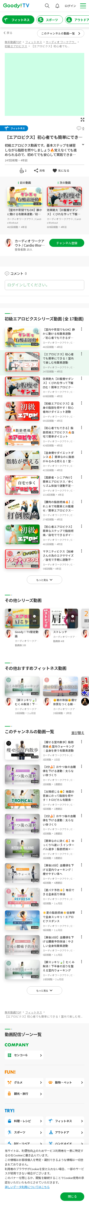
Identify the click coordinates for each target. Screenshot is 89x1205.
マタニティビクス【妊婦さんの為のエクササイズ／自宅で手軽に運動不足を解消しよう (58, 557)
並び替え (77, 733)
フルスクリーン (82, 119)
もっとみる (83, 144)
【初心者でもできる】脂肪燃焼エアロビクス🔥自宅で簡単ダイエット (58, 432)
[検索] (47, 5)
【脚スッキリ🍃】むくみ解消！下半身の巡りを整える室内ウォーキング (26, 706)
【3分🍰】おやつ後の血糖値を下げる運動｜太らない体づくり (59, 771)
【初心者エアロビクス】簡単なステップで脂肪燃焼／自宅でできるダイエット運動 (58, 533)
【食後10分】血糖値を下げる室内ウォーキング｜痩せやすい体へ (58, 869)
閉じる (72, 1196)
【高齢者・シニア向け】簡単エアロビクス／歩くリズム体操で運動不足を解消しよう (58, 483)
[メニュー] (81, 330)
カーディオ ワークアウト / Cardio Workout (30, 243)
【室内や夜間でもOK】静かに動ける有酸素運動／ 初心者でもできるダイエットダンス (24, 216)
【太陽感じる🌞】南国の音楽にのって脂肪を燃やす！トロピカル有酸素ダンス (58, 797)
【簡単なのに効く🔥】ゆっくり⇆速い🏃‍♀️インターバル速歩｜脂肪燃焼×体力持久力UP (58, 847)
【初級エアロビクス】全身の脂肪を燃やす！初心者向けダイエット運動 (58, 407)
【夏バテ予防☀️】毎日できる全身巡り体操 (58, 892)
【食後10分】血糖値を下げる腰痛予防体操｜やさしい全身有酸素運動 (58, 941)
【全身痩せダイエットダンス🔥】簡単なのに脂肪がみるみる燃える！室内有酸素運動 (58, 459)
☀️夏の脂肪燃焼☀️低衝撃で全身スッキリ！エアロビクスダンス (59, 916)
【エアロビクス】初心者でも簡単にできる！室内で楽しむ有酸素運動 (58, 358)
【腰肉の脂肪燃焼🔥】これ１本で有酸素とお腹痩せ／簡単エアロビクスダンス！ (58, 508)
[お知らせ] (57, 5)
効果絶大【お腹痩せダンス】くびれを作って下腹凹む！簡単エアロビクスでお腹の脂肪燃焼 (64, 216)
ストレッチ (60, 632)
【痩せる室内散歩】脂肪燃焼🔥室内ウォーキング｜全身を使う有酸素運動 (58, 746)
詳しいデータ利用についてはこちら (27, 1187)
